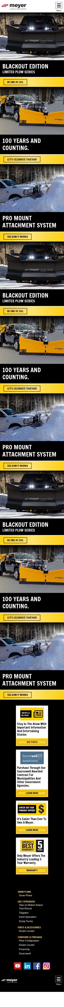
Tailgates (23, 913)
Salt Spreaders (26, 901)
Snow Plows (24, 891)
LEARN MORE (32, 793)
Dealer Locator (27, 931)
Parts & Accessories (29, 927)
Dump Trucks (26, 921)
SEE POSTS (32, 742)
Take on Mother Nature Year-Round (31, 907)
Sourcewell (25, 953)
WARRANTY (32, 870)
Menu (58, 10)
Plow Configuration (29, 940)
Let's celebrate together (22, 159)
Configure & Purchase (30, 937)
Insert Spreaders (27, 917)
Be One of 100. (15, 82)
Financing (24, 949)
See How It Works (17, 237)
